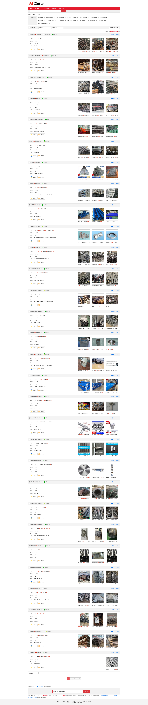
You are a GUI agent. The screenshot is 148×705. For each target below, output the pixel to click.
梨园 (35, 557)
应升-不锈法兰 (110, 349)
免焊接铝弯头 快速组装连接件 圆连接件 (112, 434)
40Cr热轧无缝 (83, 626)
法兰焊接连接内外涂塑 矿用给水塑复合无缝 (98, 392)
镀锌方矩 (37, 187)
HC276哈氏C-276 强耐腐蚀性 (84, 541)
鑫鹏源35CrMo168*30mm (98, 136)
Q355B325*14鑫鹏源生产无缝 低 (84, 94)
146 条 (36, 640)
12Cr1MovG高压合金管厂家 (44, 23)
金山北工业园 (37, 109)
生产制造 (36, 83)
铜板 (35, 486)
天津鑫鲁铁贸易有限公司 (36, 482)
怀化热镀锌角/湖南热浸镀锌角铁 (112, 605)
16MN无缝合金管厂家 (50, 17)
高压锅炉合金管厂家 (52, 20)
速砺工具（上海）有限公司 (36, 439)
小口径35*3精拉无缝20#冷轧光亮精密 (112, 285)
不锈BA (47, 528)
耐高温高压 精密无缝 (84, 498)
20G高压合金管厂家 (104, 17)
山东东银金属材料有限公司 (36, 610)
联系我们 (63, 701)
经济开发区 (36, 621)
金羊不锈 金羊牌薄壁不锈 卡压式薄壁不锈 (98, 243)
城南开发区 (36, 152)
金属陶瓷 (45, 443)
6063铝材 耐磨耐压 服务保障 (112, 498)
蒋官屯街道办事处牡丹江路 (39, 280)
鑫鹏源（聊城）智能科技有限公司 (37, 77)
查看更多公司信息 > (115, 34)
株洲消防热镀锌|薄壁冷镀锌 (84, 200)
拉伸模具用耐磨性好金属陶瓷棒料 (112, 456)
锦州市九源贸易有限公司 (35, 460)
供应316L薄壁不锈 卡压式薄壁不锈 (84, 243)
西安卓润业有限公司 (35, 162)
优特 (36, 38)
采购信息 (37, 8)
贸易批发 (36, 41)
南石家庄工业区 (37, 429)
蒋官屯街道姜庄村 (38, 514)
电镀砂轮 (41, 443)
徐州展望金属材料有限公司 (36, 290)
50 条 (36, 214)
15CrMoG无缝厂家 (62, 20)
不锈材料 (45, 273)
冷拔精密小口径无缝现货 (112, 157)
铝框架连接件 (48, 422)
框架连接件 (37, 422)
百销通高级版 (47, 34)
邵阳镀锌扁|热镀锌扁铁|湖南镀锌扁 (98, 605)
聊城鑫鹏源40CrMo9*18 (84, 136)
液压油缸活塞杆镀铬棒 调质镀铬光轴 (98, 520)
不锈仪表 (37, 528)
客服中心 (69, 701)
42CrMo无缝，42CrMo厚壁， (84, 115)
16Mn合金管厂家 (83, 20)
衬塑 (42, 209)
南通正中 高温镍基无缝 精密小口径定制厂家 (112, 669)
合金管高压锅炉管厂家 (84, 17)
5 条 (35, 554)
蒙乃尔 (41, 315)
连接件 (41, 422)
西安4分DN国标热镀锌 (112, 179)
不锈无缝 (37, 336)
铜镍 (45, 315)
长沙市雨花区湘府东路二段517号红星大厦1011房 (44, 195)
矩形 (41, 336)
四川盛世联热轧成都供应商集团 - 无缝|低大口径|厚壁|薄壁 (84, 648)
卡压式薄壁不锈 (50, 230)
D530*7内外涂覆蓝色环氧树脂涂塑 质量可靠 (84, 392)
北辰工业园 (36, 493)
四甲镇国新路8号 (37, 664)
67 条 (36, 384)
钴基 (36, 315)
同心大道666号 (37, 216)
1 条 (35, 661)
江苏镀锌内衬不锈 (83, 370)
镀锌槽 (45, 187)
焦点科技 (76, 702)
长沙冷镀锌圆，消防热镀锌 (112, 200)
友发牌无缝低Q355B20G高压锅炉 (84, 584)
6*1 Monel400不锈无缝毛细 (112, 541)
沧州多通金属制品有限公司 (36, 418)
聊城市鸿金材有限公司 (35, 34)
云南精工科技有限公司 (35, 226)
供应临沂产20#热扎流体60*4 (112, 626)
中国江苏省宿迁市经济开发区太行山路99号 (43, 365)
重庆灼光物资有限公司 (35, 56)
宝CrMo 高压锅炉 (98, 51)
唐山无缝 (108, 307)
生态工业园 (36, 344)
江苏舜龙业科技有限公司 (36, 354)
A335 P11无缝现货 (97, 157)
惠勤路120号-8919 (38, 323)
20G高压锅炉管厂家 (42, 20)
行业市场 (61, 8)
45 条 (36, 86)
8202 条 (36, 64)
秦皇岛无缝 (81, 307)
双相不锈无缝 (109, 562)
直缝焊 (36, 592)
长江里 (35, 472)
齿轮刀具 (36, 464)
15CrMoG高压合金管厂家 (72, 17)
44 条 (36, 107)
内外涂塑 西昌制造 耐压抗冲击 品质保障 (112, 221)
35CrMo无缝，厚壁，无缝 (98, 115)
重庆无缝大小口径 (112, 72)
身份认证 (55, 34)
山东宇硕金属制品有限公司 (36, 269)
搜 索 (86, 691)
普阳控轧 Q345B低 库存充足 (98, 72)
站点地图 (74, 701)
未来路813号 (37, 408)
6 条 (35, 277)
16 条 (36, 491)
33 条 (36, 128)
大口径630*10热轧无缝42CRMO (98, 285)
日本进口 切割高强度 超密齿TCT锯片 (98, 477)
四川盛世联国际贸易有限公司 (36, 631)
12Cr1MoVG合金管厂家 (103, 20)
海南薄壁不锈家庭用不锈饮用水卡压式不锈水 (84, 264)
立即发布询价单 (40, 686)
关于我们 (58, 701)
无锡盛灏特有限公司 (35, 98)
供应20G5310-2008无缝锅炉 (98, 626)
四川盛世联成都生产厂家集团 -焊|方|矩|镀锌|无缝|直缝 (98, 648)
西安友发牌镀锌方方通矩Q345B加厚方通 (112, 584)
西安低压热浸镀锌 (82, 179)
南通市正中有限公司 (35, 652)
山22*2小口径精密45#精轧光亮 (84, 285)
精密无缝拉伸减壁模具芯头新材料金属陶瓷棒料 (98, 456)
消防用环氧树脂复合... (49, 209)
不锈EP (42, 528)
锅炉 (44, 336)
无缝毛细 (37, 550)
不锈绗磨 (43, 507)
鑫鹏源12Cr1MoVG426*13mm (112, 136)
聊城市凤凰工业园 (38, 88)
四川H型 (37, 635)
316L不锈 (43, 230)
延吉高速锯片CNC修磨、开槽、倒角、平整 (112, 477)
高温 (47, 656)
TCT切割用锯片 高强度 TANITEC (84, 477)
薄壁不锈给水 (38, 400)
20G (36, 81)
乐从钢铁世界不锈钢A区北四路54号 (41, 259)
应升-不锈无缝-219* (98, 349)
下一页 (78, 678)
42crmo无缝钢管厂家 (92, 20)
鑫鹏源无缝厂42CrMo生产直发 (98, 94)
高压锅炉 (40, 123)
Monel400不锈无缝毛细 (98, 562)
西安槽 (39, 166)
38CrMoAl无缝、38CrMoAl (112, 115)
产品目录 (33, 14)
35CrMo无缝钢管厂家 (61, 17)
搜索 (63, 11)
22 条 (36, 235)
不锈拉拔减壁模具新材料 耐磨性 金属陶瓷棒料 (84, 456)
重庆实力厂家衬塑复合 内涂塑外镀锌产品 (84, 221)
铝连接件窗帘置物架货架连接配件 (84, 434)
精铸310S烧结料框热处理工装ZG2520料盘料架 (112, 328)
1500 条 (36, 43)
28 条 (36, 192)
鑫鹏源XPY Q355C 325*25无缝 (112, 94)
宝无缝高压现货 (112, 51)
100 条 (36, 469)
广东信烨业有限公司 (35, 247)
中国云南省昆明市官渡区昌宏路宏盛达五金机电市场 (45, 237)
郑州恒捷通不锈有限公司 (36, 396)
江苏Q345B (96, 307)
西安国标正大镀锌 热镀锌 (98, 179)
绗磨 (39, 507)
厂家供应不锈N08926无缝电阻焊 (98, 328)
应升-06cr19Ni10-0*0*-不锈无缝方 (84, 349)
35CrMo (41, 81)
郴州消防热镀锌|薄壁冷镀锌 (98, 200)
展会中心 (54, 8)
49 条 (36, 256)
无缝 (39, 60)
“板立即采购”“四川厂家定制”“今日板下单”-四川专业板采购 (112, 648)
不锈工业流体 (43, 251)
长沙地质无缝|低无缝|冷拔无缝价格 (84, 605)
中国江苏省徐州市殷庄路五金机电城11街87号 (43, 301)
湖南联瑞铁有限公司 (35, 183)
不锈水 (37, 251)
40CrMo (46, 81)
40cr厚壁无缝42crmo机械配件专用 (84, 520)
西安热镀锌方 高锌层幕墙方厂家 (98, 584)
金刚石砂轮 (37, 443)
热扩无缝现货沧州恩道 (84, 157)
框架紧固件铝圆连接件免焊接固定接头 (98, 434)
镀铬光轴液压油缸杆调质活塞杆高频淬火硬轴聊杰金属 (112, 520)
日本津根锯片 (41, 464)
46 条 (36, 150)
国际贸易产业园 (37, 642)
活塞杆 (36, 507)
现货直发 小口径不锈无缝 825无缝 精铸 (84, 328)
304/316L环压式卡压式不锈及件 (98, 413)
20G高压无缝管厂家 (94, 17)
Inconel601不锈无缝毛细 (98, 541)
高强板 (36, 60)
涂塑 (36, 358)
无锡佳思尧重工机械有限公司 (36, 311)
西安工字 (37, 571)
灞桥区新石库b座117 (38, 578)
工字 (43, 60)
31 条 (36, 341)
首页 (31, 8)
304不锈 (37, 230)
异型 (36, 102)
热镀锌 (40, 592)
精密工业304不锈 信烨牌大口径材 (98, 264)
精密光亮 (41, 273)
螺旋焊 (41, 187)
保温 (36, 379)
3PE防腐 (45, 379)
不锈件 (44, 400)
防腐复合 (47, 358)
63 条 (36, 448)
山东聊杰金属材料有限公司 (36, 503)
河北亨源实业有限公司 (35, 375)
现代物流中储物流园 (38, 173)
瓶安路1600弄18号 (38, 450)
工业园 (35, 46)
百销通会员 (32, 27)
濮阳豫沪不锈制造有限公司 (36, 524)
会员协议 (84, 701)
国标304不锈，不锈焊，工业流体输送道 (112, 264)
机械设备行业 (45, 8)
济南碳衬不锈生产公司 (98, 370)
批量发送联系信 (114, 27)
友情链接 (90, 701)
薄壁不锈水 (50, 251)
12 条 (36, 405)
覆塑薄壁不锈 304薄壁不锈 (112, 243)
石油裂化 (44, 123)
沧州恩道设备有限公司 (36, 141)
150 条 (36, 171)
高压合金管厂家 (41, 17)
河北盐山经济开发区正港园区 (40, 386)
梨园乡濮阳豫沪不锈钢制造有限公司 (41, 536)
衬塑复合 (37, 209)
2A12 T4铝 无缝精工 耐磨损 (98, 498)
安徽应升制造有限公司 (36, 332)
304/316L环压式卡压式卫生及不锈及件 (84, 413)
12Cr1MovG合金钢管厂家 (72, 20)
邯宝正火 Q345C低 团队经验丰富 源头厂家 (84, 72)
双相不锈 (42, 656)
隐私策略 (79, 701)
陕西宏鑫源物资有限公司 (35, 567)
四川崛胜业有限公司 (35, 205)
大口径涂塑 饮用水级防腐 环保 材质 (112, 392)
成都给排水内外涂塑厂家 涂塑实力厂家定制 (98, 221)
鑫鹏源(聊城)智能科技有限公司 (36, 119)
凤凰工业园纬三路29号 (39, 131)
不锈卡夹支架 (110, 413)
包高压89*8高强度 (84, 51)
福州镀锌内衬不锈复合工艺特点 (112, 370)
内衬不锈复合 (41, 358)
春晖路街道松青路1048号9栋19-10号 (42, 67)
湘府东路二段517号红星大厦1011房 (41, 600)
